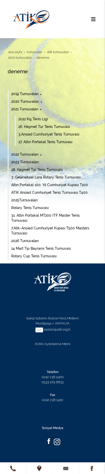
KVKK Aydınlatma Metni (52, 344)
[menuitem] (53, 93)
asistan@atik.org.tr (57, 329)
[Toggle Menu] (93, 19)
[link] (13, 468)
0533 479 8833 (53, 382)
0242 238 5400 (53, 377)
